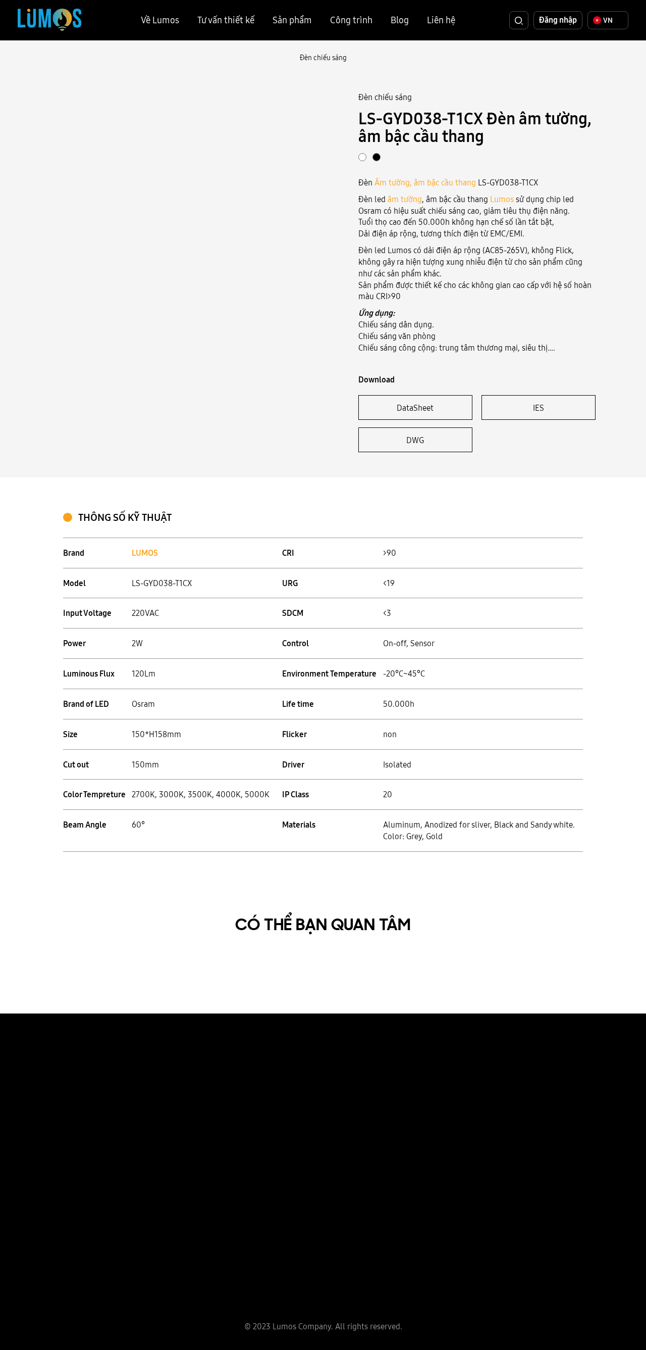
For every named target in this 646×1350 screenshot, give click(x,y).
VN (608, 20)
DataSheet (415, 407)
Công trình (351, 20)
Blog (400, 20)
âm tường (405, 199)
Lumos (502, 199)
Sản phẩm (292, 20)
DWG (415, 440)
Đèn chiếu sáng (323, 58)
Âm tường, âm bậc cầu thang (425, 182)
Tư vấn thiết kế (225, 20)
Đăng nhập (558, 19)
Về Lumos (160, 20)
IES (538, 407)
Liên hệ (441, 20)
